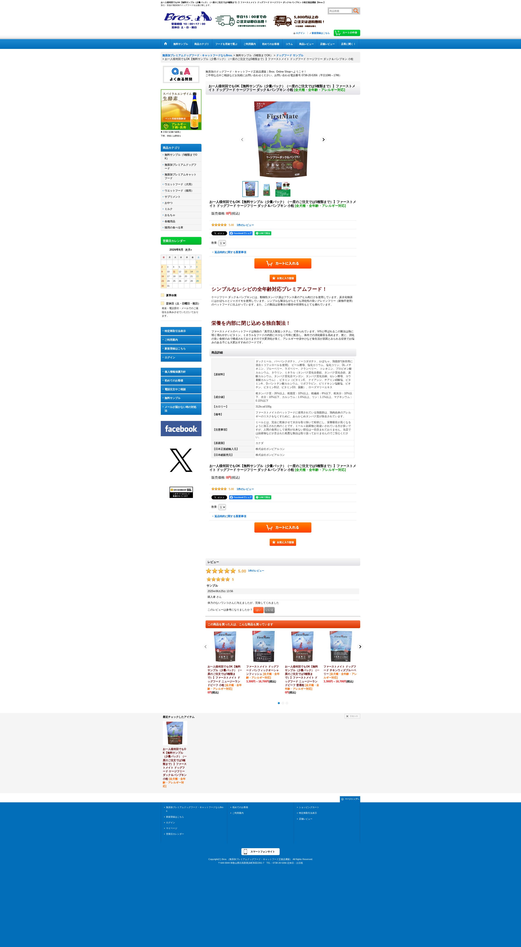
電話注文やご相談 (175, 389)
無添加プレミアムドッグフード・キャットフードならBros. (194, 809)
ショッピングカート (309, 807)
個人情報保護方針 (175, 371)
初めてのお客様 (174, 380)
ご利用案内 (171, 339)
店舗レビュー (305, 819)
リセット (354, 716)
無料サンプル (173, 398)
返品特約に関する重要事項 (230, 252)
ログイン (300, 33)
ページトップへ (352, 799)
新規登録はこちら (321, 33)
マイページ (171, 828)
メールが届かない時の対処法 (180, 408)
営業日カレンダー (175, 834)
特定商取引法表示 (175, 331)
